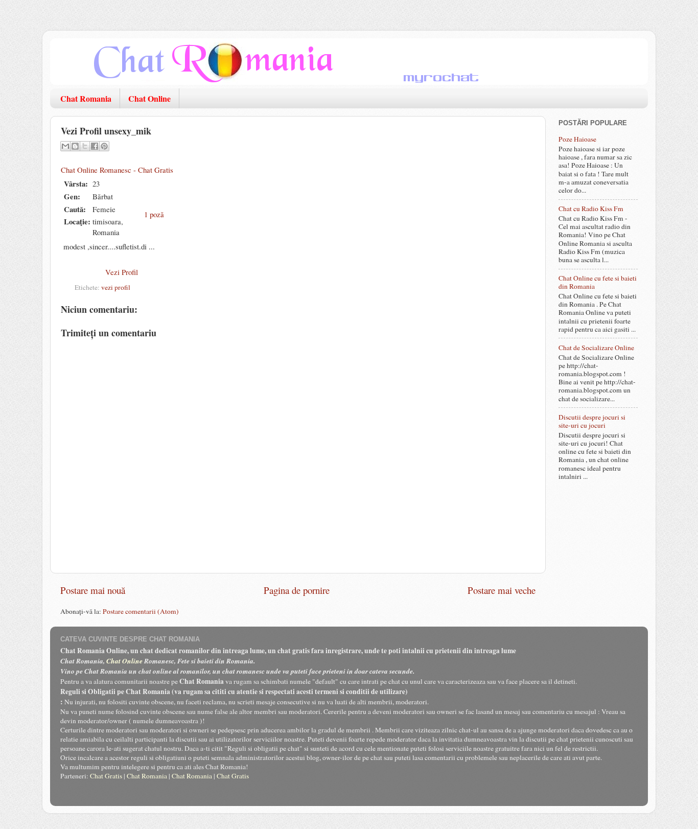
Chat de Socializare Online (596, 347)
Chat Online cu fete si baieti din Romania (598, 282)
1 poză (154, 214)
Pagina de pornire (297, 590)
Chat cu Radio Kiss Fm (591, 208)
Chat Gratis (106, 775)
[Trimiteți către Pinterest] (104, 146)
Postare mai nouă (92, 590)
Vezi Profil (121, 272)
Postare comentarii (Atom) (141, 611)
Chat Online (149, 98)
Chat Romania (85, 98)
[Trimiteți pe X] (85, 146)
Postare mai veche (502, 590)
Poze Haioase (577, 139)
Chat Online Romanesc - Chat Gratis (117, 170)
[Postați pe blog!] (75, 146)
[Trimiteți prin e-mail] (65, 146)
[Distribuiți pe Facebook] (94, 146)
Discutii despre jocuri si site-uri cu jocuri (592, 421)
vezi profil (115, 287)
